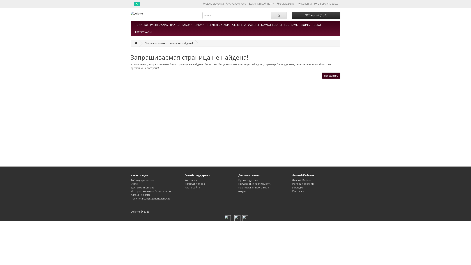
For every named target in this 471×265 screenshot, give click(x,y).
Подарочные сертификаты (255, 184)
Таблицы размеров (143, 180)
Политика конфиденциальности (151, 198)
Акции (242, 191)
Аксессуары (143, 32)
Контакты (191, 180)
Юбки (317, 24)
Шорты (305, 24)
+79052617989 (237, 3)
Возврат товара (195, 184)
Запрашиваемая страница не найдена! (169, 43)
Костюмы (291, 24)
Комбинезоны (271, 24)
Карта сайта (192, 187)
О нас (134, 184)
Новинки (141, 24)
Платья (175, 24)
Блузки (187, 24)
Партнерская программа (253, 187)
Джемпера (239, 24)
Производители (248, 180)
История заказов (303, 184)
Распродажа (159, 24)
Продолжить (331, 75)
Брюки (199, 24)
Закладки (298, 187)
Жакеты (253, 24)
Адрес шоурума (214, 3)
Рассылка (298, 191)
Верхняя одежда (218, 24)
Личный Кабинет (302, 180)
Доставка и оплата (143, 187)
